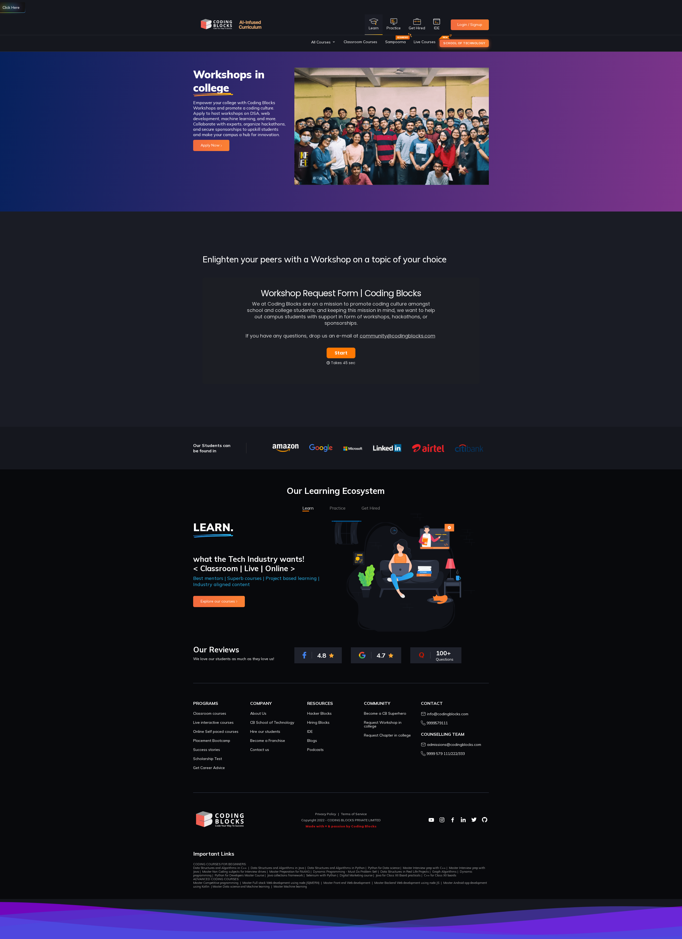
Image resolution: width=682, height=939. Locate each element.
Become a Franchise (267, 740)
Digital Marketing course (356, 875)
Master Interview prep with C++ (424, 868)
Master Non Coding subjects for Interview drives (234, 871)
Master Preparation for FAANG (289, 871)
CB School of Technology (272, 722)
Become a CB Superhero (385, 713)
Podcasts (315, 749)
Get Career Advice (209, 768)
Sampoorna (395, 41)
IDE (310, 731)
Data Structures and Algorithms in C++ (220, 868)
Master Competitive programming (215, 883)
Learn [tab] (308, 508)
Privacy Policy (325, 814)
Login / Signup (469, 24)
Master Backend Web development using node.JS (406, 883)
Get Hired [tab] (371, 508)
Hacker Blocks (319, 713)
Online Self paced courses (215, 731)
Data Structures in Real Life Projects (404, 871)
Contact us (259, 749)
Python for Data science (384, 868)
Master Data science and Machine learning (241, 886)
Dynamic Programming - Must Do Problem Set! (345, 871)
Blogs (312, 740)
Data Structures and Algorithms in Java (277, 868)
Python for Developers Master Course (239, 875)
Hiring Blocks (318, 722)
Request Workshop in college (382, 724)
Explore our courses (218, 601)
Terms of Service (354, 814)
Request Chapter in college (387, 735)
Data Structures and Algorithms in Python (336, 868)
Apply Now (211, 145)
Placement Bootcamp (211, 740)
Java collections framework (285, 875)
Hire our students (265, 731)
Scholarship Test (207, 759)
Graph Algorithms (444, 871)
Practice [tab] (338, 508)
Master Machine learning (290, 886)
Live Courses (425, 41)
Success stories (206, 749)
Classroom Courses (360, 41)
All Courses (321, 42)
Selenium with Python (321, 875)
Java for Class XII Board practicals (398, 875)
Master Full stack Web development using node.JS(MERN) (280, 883)
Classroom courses (209, 713)
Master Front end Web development (346, 883)
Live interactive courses (213, 722)
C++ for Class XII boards (440, 875)
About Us (258, 713)
